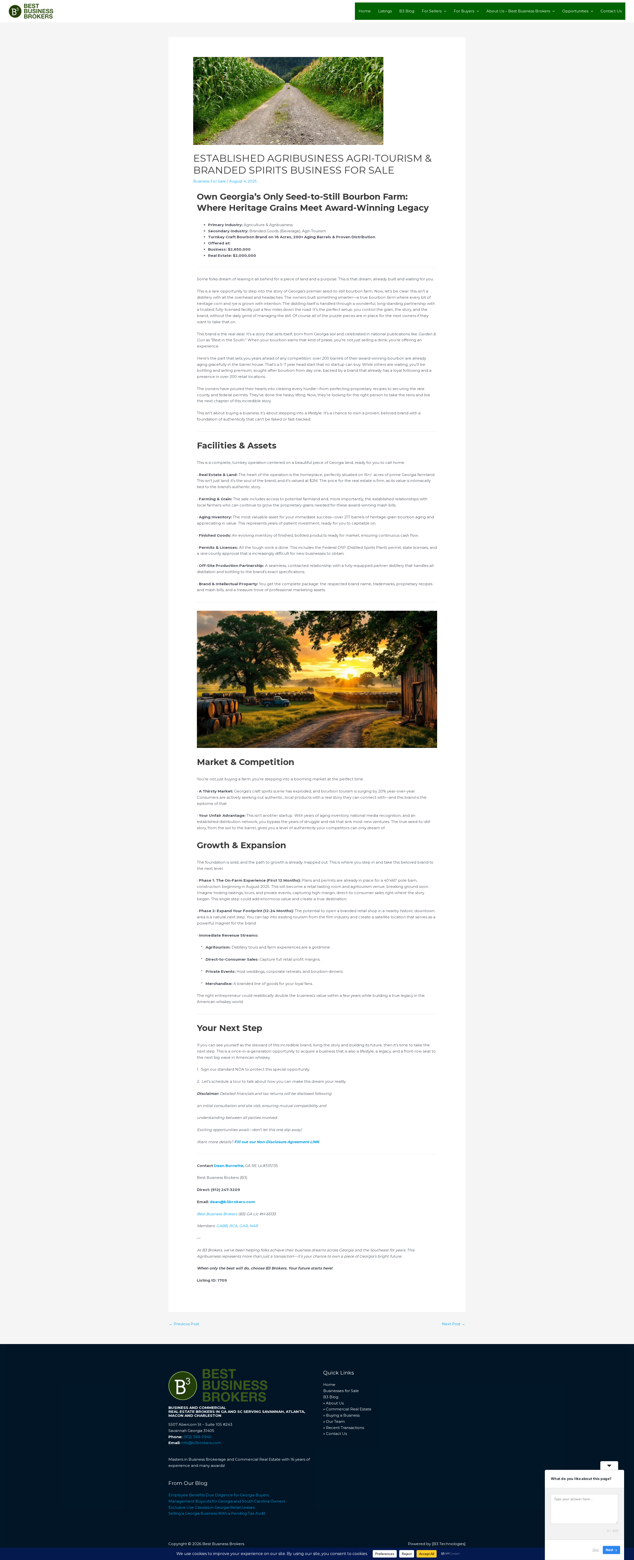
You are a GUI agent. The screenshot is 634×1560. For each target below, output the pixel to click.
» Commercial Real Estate (347, 1409)
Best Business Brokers (217, 1214)
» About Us (333, 1403)
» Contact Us (335, 1433)
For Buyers (464, 11)
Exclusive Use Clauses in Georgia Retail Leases (211, 1507)
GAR (243, 1225)
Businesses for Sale (341, 1390)
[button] (444, 11)
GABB (221, 1225)
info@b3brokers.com (201, 1442)
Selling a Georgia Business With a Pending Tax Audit (216, 1513)
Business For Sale (209, 181)
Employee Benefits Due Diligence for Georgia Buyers (218, 1495)
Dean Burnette (228, 1165)
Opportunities (575, 11)
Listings (385, 11)
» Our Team (334, 1421)
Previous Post (184, 1324)
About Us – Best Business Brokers (518, 11)
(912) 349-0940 (197, 1436)
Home (365, 11)
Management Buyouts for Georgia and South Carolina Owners (226, 1501)
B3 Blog (406, 11)
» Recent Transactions (343, 1427)
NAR (253, 1225)
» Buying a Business (341, 1415)
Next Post (453, 1324)
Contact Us (611, 11)
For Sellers (432, 11)
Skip (595, 1550)
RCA (233, 1225)
